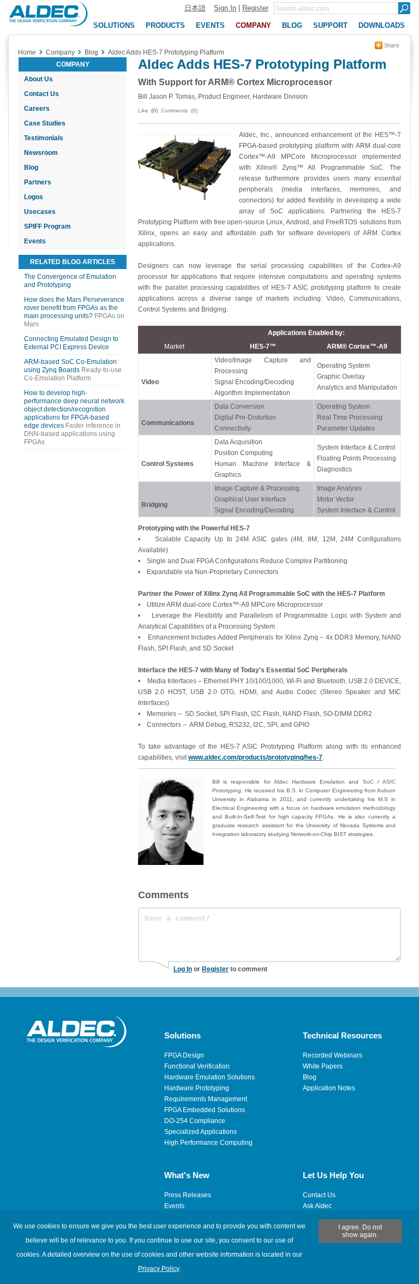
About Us (38, 79)
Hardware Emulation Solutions (209, 1077)
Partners (37, 182)
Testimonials (43, 138)
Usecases (40, 212)
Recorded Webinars (332, 1055)
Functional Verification (197, 1066)
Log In (182, 969)
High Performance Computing (208, 1142)
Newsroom (41, 153)
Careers (37, 108)
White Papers (323, 1066)
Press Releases (187, 1195)
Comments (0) (179, 111)
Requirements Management (205, 1099)
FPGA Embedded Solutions (204, 1110)
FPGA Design (184, 1055)
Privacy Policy (158, 1269)
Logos (33, 197)
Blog (31, 167)
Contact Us (41, 94)
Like (143, 111)
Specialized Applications (200, 1132)
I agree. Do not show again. (360, 1231)
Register (255, 8)
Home (27, 52)
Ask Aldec (317, 1206)
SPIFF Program (47, 226)
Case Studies (44, 123)
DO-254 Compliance (194, 1121)
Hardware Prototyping (196, 1088)
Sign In (225, 8)
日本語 (195, 8)
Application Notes (329, 1088)
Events (35, 241)
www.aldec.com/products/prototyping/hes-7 (255, 757)
